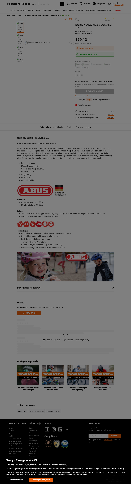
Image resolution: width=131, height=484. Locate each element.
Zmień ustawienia (15, 480)
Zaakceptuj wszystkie (41, 480)
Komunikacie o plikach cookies (77, 475)
